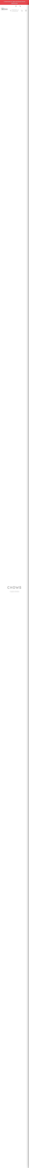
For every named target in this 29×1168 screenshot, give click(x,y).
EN (18, 6)
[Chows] (5, 10)
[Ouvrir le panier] (22, 10)
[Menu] (26, 10)
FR (16, 6)
